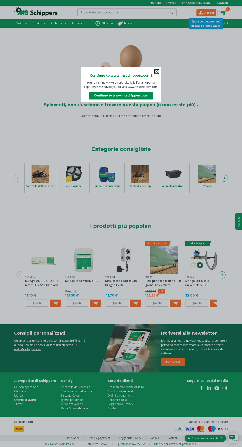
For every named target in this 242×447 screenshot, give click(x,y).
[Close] (156, 71)
